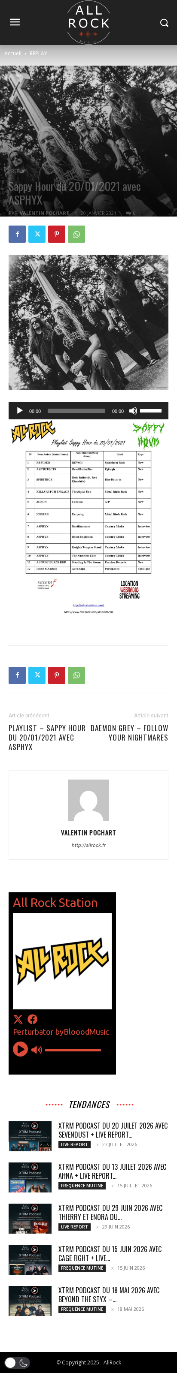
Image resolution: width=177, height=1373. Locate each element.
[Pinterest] (56, 234)
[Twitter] (37, 234)
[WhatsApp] (76, 234)
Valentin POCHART (45, 213)
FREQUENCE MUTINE (82, 1186)
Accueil (12, 53)
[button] (17, 1363)
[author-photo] (88, 820)
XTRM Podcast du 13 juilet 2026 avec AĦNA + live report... (112, 1171)
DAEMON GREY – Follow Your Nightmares (129, 732)
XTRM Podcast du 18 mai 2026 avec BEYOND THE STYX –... (108, 1294)
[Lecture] (19, 410)
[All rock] (88, 22)
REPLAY (38, 53)
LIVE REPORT (74, 1144)
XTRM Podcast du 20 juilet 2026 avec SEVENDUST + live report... (113, 1130)
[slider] (152, 410)
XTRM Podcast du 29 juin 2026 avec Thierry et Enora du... (110, 1212)
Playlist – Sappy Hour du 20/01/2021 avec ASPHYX (47, 737)
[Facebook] (17, 234)
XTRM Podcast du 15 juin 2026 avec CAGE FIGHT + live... (110, 1253)
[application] (88, 410)
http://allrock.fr (89, 845)
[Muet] (133, 410)
